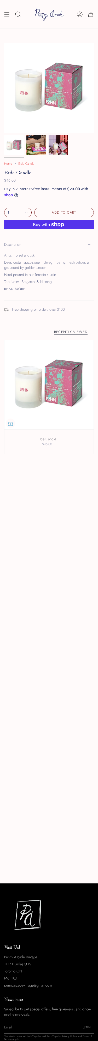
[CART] (91, 14)
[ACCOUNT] (80, 14)
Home (8, 163)
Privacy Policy (69, 1036)
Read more (15, 289)
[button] (18, 14)
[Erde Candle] (49, 384)
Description (12, 244)
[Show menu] (7, 14)
